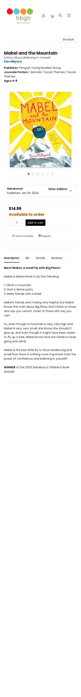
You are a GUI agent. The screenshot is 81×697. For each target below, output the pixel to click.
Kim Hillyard (13, 61)
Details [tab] (40, 258)
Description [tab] (11, 258)
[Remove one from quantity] (11, 222)
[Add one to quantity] (21, 222)
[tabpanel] (40, 324)
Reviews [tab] (57, 258)
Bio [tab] (28, 258)
